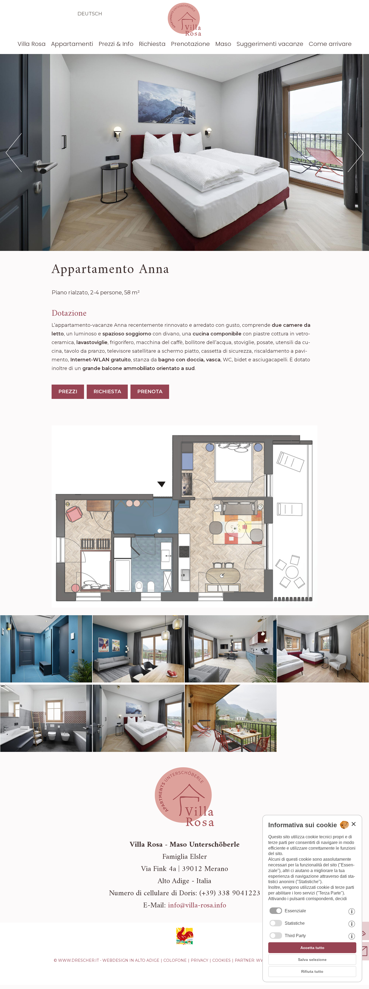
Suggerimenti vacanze (270, 44)
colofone (175, 960)
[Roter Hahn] (184, 944)
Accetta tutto (312, 948)
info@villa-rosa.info (197, 905)
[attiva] (276, 923)
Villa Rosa (32, 44)
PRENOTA (149, 392)
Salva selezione (312, 959)
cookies (221, 960)
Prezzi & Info (116, 44)
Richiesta (152, 44)
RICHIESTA (107, 392)
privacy (199, 960)
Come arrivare (330, 44)
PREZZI (67, 392)
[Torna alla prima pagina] (184, 34)
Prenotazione (190, 44)
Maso (223, 44)
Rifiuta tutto (312, 971)
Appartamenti (72, 44)
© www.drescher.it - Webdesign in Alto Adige (106, 960)
